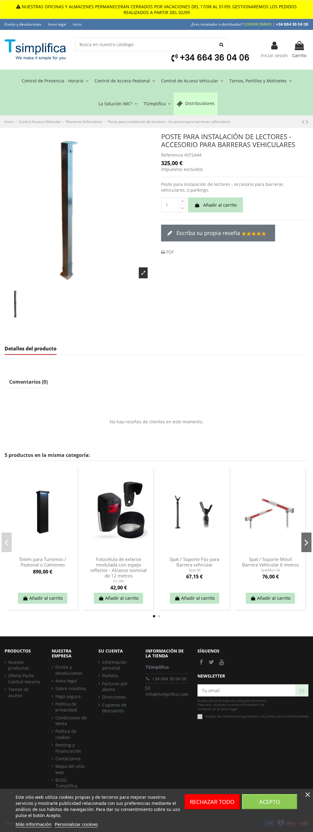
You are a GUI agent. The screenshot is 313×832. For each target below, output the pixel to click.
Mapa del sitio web (69, 769)
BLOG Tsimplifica (66, 783)
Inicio (77, 24)
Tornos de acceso (18, 692)
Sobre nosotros (70, 688)
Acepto (269, 801)
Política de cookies (65, 734)
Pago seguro (67, 696)
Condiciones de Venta (71, 721)
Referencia (172, 155)
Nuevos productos (18, 665)
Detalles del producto (31, 349)
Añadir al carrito (220, 205)
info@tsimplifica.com (166, 694)
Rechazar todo (212, 801)
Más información (33, 824)
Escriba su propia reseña (208, 233)
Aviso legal (57, 24)
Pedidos (110, 675)
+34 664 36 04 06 (169, 679)
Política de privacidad (66, 707)
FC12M (118, 581)
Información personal (114, 665)
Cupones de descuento (114, 708)
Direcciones (114, 697)
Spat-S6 (195, 570)
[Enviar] (301, 690)
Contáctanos (68, 758)
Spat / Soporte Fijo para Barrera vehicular (194, 562)
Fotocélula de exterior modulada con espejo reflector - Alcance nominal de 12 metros (118, 567)
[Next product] (307, 121)
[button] (157, 103)
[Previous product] (304, 121)
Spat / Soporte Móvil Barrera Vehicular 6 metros (270, 562)
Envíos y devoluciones (23, 24)
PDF (169, 252)
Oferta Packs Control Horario (24, 679)
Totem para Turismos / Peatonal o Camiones (42, 562)
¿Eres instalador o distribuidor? (231, 24)
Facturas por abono (115, 687)
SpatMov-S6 (270, 570)
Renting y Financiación (68, 748)
